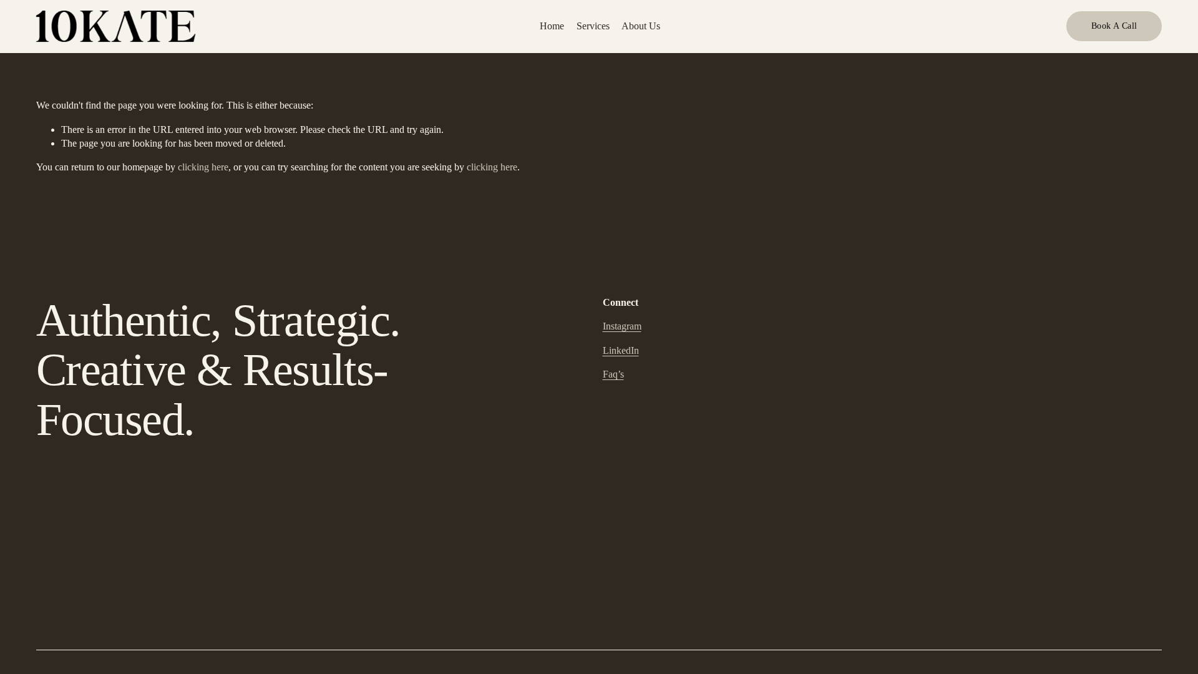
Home (552, 26)
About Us (640, 26)
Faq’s (613, 374)
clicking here (203, 167)
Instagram (622, 326)
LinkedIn (621, 350)
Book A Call (1114, 26)
